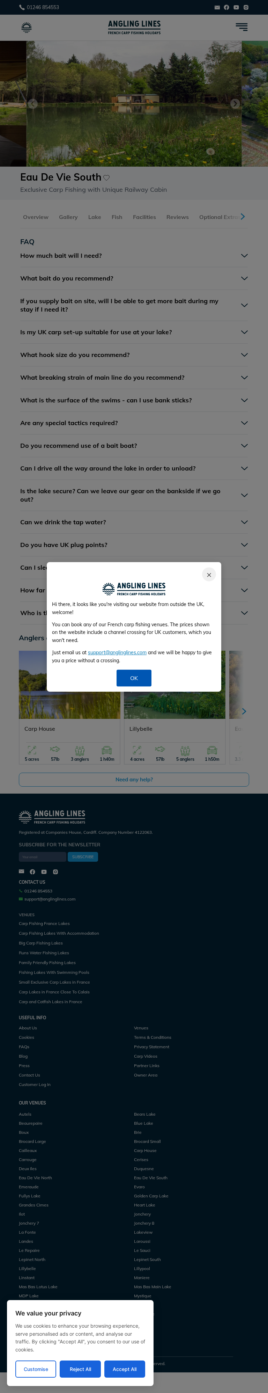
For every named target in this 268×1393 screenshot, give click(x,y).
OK (134, 677)
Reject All (80, 1369)
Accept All (124, 1369)
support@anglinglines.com (117, 652)
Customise (36, 1369)
